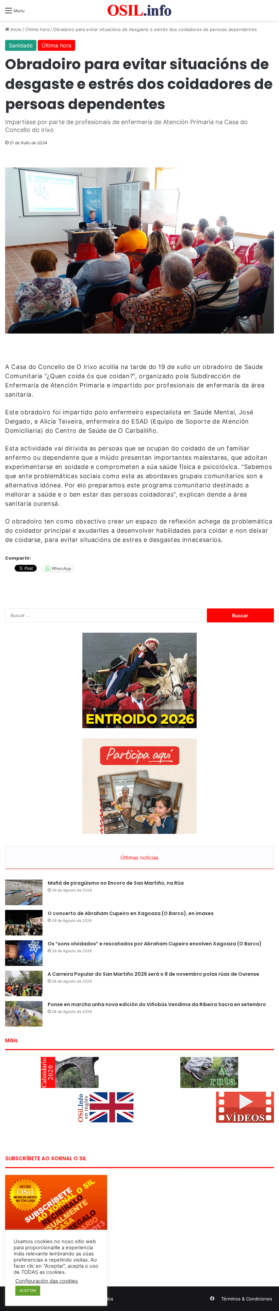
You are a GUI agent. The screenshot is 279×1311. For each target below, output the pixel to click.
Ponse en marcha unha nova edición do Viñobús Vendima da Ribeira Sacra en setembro (157, 1004)
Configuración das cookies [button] (46, 1281)
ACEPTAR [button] (27, 1290)
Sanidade (21, 45)
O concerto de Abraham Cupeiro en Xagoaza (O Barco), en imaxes (131, 913)
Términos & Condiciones (246, 1298)
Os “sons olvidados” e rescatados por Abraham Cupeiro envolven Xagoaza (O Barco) (155, 943)
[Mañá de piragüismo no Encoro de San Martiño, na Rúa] (24, 892)
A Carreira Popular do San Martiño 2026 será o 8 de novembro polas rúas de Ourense (153, 974)
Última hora (37, 29)
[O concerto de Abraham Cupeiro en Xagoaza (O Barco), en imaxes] (24, 923)
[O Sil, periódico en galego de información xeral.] (139, 10)
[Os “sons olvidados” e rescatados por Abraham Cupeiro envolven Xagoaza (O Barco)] (24, 953)
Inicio (15, 29)
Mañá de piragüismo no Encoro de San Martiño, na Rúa (116, 883)
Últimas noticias (139, 857)
